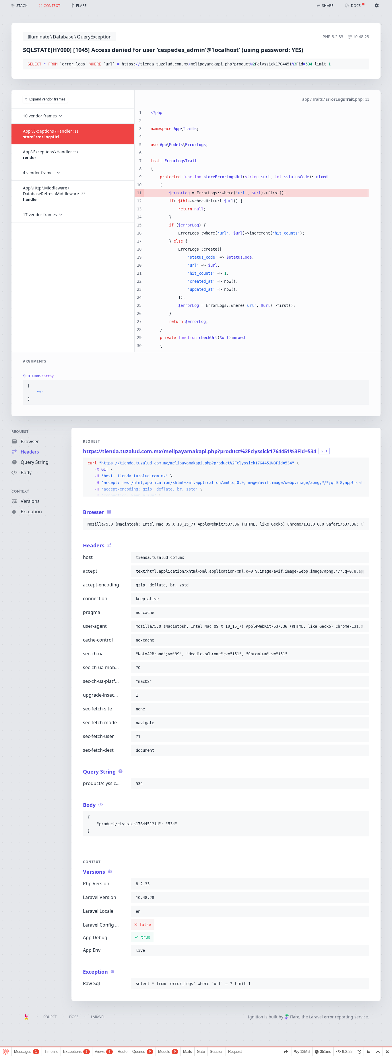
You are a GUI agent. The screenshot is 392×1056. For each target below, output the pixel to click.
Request (19, 431)
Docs (74, 1016)
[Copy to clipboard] (362, 64)
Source (50, 1016)
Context (20, 491)
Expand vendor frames (47, 99)
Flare (294, 1017)
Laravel (98, 1016)
